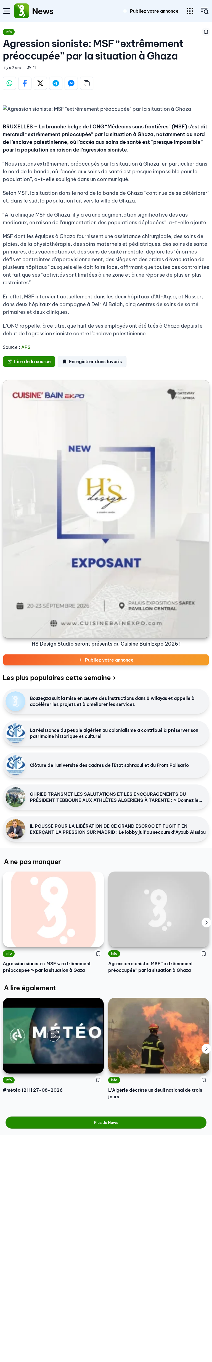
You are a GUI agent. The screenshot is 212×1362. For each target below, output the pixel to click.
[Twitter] (40, 83)
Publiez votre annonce (109, 660)
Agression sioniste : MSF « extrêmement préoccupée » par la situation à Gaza (47, 967)
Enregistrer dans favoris (95, 361)
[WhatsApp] (9, 83)
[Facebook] (24, 83)
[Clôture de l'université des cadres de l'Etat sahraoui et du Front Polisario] (15, 765)
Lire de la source (32, 361)
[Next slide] (206, 922)
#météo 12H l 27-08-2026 (33, 1090)
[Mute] (95, 1065)
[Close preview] (11, 1065)
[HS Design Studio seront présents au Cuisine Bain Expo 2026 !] (106, 509)
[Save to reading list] (206, 32)
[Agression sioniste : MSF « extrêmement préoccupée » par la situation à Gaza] (53, 909)
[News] (21, 11)
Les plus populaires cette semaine (57, 677)
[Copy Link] (86, 83)
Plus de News (106, 1122)
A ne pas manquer (32, 861)
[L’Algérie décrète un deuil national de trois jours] (158, 1036)
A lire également (29, 988)
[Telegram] (55, 83)
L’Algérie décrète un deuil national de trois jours (155, 1093)
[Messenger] (71, 83)
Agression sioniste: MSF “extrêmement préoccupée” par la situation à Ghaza (150, 967)
